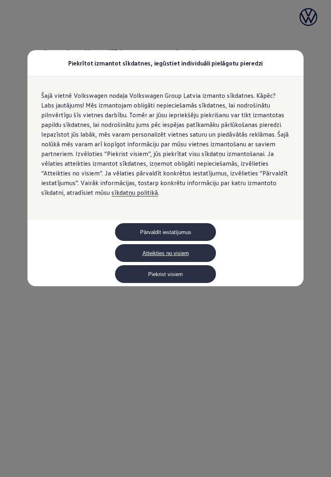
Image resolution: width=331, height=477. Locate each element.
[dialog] (165, 238)
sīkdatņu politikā (134, 192)
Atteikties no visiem (165, 253)
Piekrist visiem (165, 274)
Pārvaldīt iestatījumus (165, 232)
